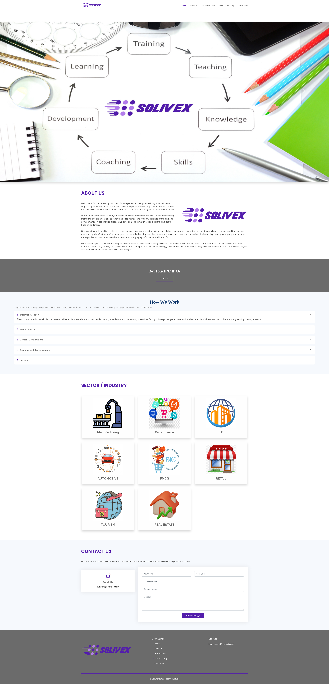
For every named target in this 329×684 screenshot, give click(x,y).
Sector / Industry (226, 5)
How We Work (208, 5)
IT (221, 432)
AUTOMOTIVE (108, 478)
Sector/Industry (160, 658)
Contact (165, 278)
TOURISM (108, 524)
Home (183, 5)
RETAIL (221, 478)
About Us (194, 5)
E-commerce (164, 432)
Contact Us (243, 5)
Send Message (193, 615)
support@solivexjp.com (108, 586)
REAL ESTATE (164, 524)
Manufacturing (108, 432)
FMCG (164, 478)
